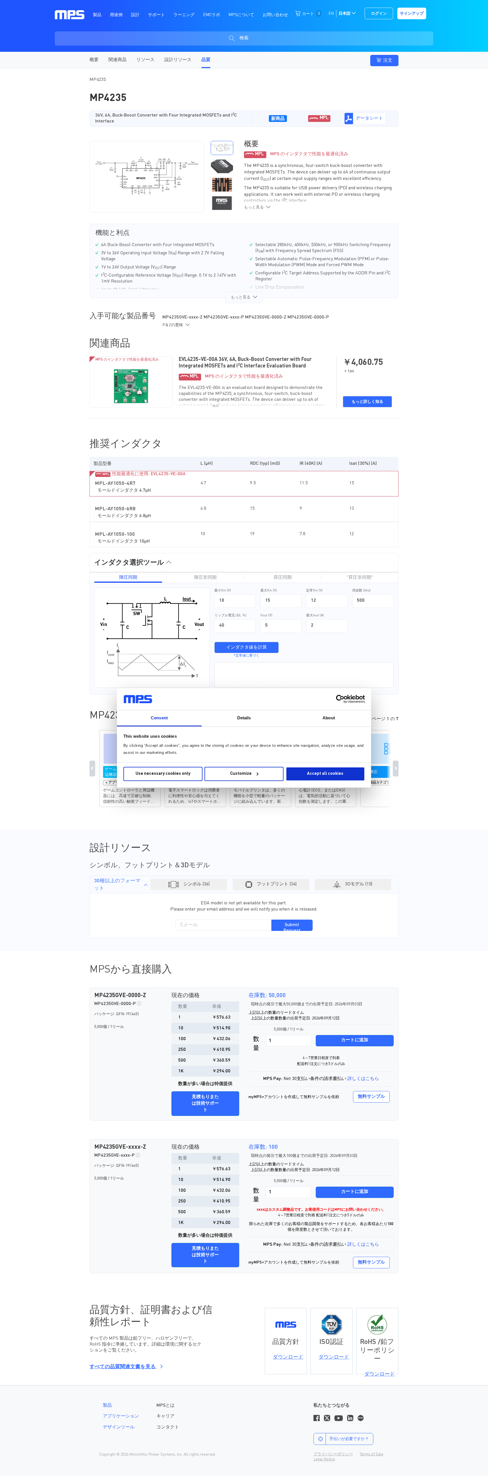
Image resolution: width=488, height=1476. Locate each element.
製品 (107, 1405)
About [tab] (329, 717)
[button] (222, 148)
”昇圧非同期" (360, 577)
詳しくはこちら (363, 1079)
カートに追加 (354, 1040)
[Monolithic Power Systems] (69, 14)
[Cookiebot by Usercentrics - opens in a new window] (340, 699)
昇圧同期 (283, 577)
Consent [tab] (159, 717)
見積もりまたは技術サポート (205, 1103)
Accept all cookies (325, 774)
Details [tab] (244, 717)
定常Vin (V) (314, 590)
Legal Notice (324, 1459)
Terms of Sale (371, 1454)
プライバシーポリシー (333, 1454)
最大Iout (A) (315, 615)
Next (395, 768)
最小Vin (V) (222, 590)
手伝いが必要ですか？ (349, 1439)
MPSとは (165, 1405)
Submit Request (292, 927)
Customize (241, 774)
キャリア (165, 1416)
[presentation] (206, 176)
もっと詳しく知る (367, 402)
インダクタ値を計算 (246, 647)
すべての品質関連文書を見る (123, 1366)
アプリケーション (121, 1416)
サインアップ (412, 14)
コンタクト (167, 1427)
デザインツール (118, 1427)
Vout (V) (266, 615)
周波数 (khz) (361, 590)
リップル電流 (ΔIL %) (230, 615)
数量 (256, 1043)
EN (331, 14)
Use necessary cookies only (163, 774)
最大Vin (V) (268, 590)
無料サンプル (371, 1096)
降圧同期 (128, 577)
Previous (92, 768)
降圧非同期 (205, 577)
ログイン (379, 14)
